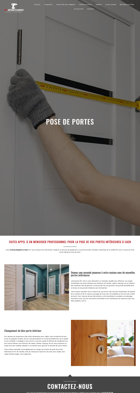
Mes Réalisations (127, 4)
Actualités (78, 9)
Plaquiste (48, 4)
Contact (90, 9)
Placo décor (111, 4)
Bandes (99, 4)
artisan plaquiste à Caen (19, 250)
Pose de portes (85, 4)
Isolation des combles (65, 4)
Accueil (37, 4)
